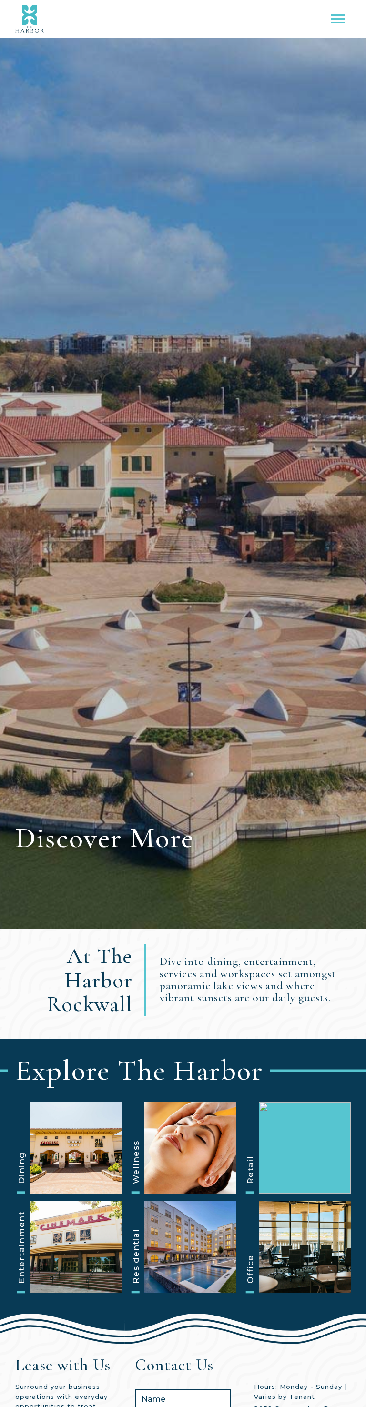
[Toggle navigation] (338, 19)
